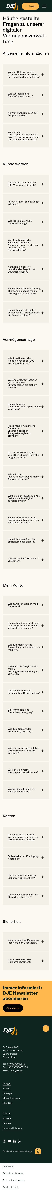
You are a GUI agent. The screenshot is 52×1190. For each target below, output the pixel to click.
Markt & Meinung (11, 1098)
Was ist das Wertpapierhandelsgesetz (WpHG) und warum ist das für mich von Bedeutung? (23, 135)
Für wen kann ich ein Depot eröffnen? (23, 203)
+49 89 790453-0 (16, 1063)
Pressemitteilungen (12, 1128)
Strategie (7, 1093)
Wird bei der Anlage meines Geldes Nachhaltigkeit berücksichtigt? (24, 498)
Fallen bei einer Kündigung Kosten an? (23, 857)
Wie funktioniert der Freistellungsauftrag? (20, 730)
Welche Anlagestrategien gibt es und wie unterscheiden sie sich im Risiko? (22, 383)
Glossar (7, 1113)
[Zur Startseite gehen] (12, 6)
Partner (6, 1088)
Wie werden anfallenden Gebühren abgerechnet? (22, 877)
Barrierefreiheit (10, 1187)
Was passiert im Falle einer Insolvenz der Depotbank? (23, 941)
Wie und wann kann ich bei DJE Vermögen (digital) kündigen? (23, 750)
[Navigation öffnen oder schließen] (44, 6)
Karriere (7, 1118)
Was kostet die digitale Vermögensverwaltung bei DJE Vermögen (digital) (23, 837)
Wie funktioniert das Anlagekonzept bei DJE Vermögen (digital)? (21, 360)
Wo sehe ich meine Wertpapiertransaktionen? (23, 771)
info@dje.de (17, 1070)
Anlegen (7, 1083)
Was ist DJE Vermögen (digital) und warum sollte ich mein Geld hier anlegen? (24, 74)
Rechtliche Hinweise (13, 1173)
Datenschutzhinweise (14, 1180)
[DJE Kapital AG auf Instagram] (4, 1141)
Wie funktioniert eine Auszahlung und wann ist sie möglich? (24, 647)
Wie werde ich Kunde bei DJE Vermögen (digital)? (22, 184)
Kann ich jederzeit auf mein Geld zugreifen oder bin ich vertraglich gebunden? (23, 625)
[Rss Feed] (19, 1141)
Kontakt (7, 1123)
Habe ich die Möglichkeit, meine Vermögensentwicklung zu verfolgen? (23, 670)
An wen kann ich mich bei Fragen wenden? (22, 114)
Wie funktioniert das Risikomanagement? (19, 961)
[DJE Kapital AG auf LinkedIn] (14, 1141)
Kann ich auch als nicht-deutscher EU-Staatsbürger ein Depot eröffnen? (24, 312)
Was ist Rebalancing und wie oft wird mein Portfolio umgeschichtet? (23, 455)
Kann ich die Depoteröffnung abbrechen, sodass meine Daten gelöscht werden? (24, 291)
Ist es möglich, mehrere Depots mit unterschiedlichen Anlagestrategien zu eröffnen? (21, 431)
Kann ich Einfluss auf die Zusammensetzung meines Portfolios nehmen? (23, 520)
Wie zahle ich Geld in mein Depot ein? (23, 605)
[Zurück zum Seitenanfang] (46, 1028)
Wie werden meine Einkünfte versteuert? (20, 95)
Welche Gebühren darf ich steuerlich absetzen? (23, 896)
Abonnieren (12, 1008)
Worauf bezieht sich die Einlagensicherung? (21, 790)
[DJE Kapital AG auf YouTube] (9, 1141)
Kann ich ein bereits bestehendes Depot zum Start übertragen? (21, 269)
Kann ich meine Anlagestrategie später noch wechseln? (24, 406)
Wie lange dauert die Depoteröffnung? (20, 222)
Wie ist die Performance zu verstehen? (23, 560)
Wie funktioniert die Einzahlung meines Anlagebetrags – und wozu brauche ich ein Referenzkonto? (23, 245)
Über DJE (7, 1103)
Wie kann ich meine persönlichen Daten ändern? (24, 692)
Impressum (8, 1166)
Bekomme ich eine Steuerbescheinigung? (20, 711)
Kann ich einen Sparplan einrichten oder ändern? (21, 540)
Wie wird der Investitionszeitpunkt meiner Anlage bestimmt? (24, 476)
